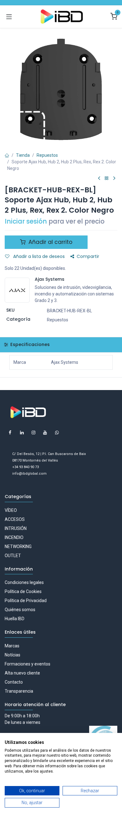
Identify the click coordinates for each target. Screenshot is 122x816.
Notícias (12, 654)
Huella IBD (14, 618)
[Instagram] (33, 432)
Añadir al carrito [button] (49, 242)
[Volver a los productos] (106, 178)
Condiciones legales (24, 582)
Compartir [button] (88, 256)
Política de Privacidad (26, 600)
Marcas (12, 645)
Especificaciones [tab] (29, 344)
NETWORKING (18, 546)
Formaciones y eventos (27, 663)
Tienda (23, 155)
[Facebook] (10, 432)
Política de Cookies (23, 591)
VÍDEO (11, 510)
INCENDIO (14, 537)
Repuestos (47, 155)
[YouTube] (45, 432)
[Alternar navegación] (9, 16)
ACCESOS (15, 519)
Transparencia (19, 691)
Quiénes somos (20, 609)
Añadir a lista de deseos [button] (38, 256)
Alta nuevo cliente (22, 672)
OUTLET (13, 555)
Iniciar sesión (26, 221)
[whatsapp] (57, 432)
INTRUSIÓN (16, 528)
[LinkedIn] (22, 432)
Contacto (14, 682)
